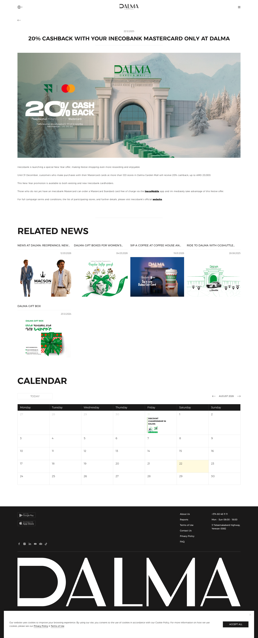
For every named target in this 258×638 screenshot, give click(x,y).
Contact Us (185, 530)
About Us (185, 514)
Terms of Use (186, 525)
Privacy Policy (187, 536)
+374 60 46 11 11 (220, 514)
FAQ (182, 541)
